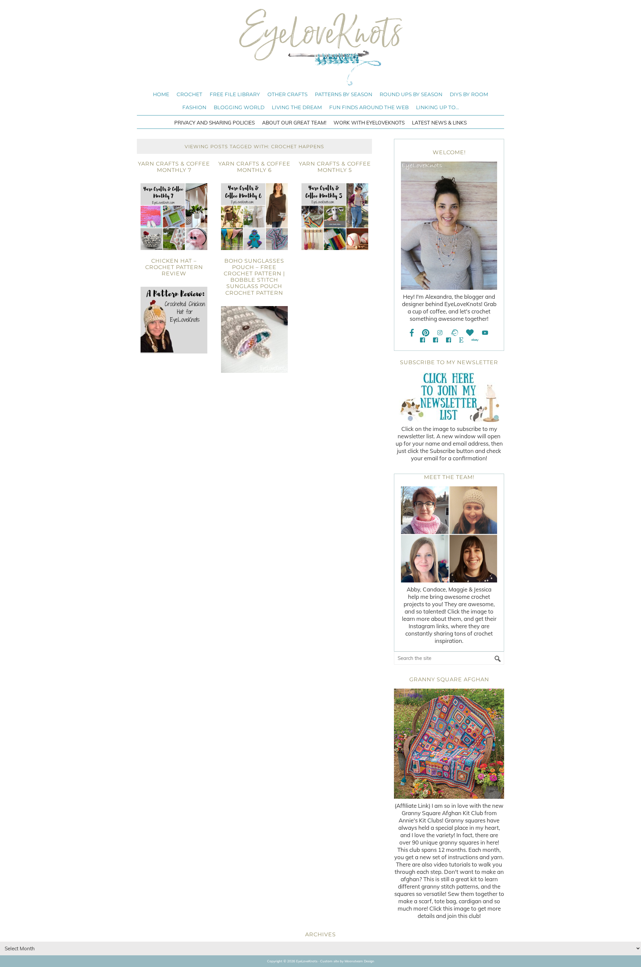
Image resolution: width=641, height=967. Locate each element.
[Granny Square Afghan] (449, 744)
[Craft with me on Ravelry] (454, 332)
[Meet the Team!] (449, 534)
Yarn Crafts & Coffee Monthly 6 (254, 167)
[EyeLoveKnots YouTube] (485, 332)
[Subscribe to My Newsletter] (449, 397)
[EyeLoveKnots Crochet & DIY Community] (422, 339)
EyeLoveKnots (320, 47)
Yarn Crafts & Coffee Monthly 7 (174, 167)
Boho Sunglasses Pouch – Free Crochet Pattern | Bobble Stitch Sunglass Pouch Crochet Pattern (254, 277)
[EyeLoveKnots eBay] (474, 339)
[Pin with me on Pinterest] (425, 332)
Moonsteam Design (359, 961)
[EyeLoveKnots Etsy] (461, 339)
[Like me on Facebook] (412, 332)
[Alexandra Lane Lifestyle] (448, 339)
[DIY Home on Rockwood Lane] (435, 339)
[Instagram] (439, 332)
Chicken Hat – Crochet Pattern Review (174, 267)
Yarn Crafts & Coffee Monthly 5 (335, 167)
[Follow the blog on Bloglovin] (470, 332)
